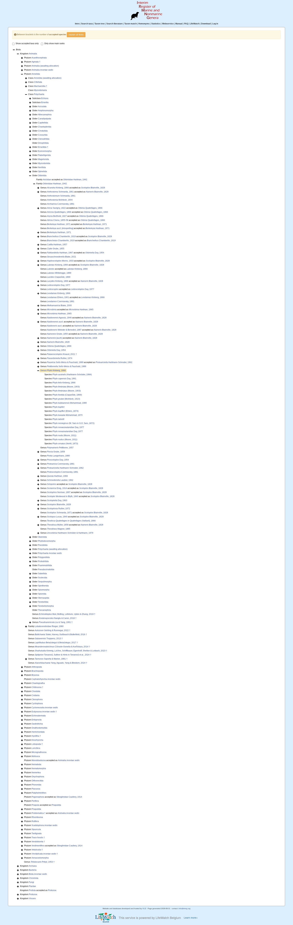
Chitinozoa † (37, 687)
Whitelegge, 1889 (59, 273)
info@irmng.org (184, 908)
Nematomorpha (39, 768)
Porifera (35, 801)
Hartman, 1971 (59, 224)
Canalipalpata (44, 118)
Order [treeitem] (39, 106)
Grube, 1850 (57, 334)
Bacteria (32, 870)
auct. (55, 322)
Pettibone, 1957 (60, 447)
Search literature (114, 24)
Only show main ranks (54, 43)
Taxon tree (99, 24)
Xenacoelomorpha (40, 858)
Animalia (33, 53)
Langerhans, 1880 (58, 456)
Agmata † (36, 62)
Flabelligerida (44, 155)
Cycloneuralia (45, 707)
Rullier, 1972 (58, 508)
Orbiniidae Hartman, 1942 (75, 179)
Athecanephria (45, 114)
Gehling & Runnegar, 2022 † (52, 630)
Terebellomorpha (46, 606)
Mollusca (36, 756)
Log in (215, 24)
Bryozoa (35, 675)
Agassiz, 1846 (59, 317)
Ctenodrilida (43, 139)
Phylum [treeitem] (35, 58)
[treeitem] (53, 370)
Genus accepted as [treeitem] (72, 187)
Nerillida (42, 167)
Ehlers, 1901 (58, 297)
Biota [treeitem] (18, 49)
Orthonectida (37, 780)
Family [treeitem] (51, 183)
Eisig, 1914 (57, 488)
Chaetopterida (44, 127)
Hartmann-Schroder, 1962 (114, 362)
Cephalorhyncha (46, 679)
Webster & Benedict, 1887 (64, 330)
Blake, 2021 (61, 257)
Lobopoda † (37, 744)
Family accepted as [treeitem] (61, 179)
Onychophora (38, 776)
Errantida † (43, 147)
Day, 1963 (57, 500)
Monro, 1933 (60, 261)
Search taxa (87, 24)
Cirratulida (43, 131)
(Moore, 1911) (64, 435)
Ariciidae (47, 179)
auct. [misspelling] (60, 228)
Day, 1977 (58, 285)
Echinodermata (39, 715)
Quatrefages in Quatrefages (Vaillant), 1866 (71, 521)
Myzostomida (44, 163)
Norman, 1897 (59, 492)
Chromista (33, 878)
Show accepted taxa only (27, 43)
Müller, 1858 (58, 525)
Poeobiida (42, 545)
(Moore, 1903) (66, 387)
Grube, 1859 (56, 451)
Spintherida (43, 586)
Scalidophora (44, 825)
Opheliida (42, 171)
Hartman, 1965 (81, 309)
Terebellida (43, 602)
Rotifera (35, 821)
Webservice (168, 24)
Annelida (36, 74)
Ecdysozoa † (44, 711)
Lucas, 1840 (57, 516)
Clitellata (38, 82)
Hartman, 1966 (57, 476)
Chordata (36, 691)
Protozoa (52, 890)
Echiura (44, 98)
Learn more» (191, 917)
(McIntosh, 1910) (66, 399)
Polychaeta (39, 94)
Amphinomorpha (45, 110)
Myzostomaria (40, 90)
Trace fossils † (38, 837)
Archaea (33, 866)
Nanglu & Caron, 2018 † (57, 618)
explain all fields (76, 35)
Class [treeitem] (44, 78)
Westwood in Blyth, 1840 (62, 496)
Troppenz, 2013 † (49, 638)
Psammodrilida (45, 565)
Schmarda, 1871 (59, 512)
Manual (178, 24)
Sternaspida (43, 598)
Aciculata (42, 106)
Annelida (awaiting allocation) (47, 78)
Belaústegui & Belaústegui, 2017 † (56, 642)
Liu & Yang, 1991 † (56, 622)
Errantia (44, 102)
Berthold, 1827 (57, 216)
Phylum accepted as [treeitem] (52, 760)
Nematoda (36, 764)
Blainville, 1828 (93, 187)
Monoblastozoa (39, 760)
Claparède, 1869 (58, 277)
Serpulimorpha (45, 581)
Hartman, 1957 (57, 244)
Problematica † (38, 813)
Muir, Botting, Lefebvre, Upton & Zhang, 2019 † (67, 614)
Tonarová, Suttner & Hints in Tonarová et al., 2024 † (63, 655)
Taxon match (130, 24)
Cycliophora (37, 703)
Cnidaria (36, 695)
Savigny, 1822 (56, 208)
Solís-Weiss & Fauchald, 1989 (65, 362)
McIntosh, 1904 (60, 200)
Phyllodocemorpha (46, 541)
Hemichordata (38, 732)
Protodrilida (43, 561)
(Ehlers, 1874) (65, 411)
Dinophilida (43, 143)
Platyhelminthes (39, 793)
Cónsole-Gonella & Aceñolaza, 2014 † (62, 646)
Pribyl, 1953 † (43, 862)
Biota (38, 874)
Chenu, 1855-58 (57, 220)
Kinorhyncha (37, 740)
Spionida (42, 594)
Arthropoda (37, 667)
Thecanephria (44, 610)
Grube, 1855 (55, 248)
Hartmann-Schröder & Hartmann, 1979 (70, 533)
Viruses (32, 898)
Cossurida (42, 135)
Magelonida (43, 159)
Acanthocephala (39, 58)
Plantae (32, 886)
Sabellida (42, 573)
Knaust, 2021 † (62, 354)
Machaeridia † (40, 86)
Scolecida (42, 577)
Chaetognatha (38, 683)
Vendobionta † (38, 841)
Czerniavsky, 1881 (60, 204)
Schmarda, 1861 (60, 192)
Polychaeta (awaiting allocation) (52, 549)
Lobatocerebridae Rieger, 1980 (49, 626)
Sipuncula (36, 829)
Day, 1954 (94, 252)
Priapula (35, 805)
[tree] (146, 474)
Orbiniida (42, 175)
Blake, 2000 (59, 305)
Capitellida (43, 123)
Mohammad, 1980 (69, 403)
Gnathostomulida (39, 728)
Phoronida (36, 785)
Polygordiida (44, 557)
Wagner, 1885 (58, 529)
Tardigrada (37, 833)
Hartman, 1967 (60, 252)
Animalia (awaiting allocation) (45, 66)
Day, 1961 (64, 378)
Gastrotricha (37, 724)
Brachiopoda (37, 671)
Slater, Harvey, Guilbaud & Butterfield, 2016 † (61, 634)
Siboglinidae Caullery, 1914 (69, 797)
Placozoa (36, 789)
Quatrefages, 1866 (90, 208)
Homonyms (144, 24)
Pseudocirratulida (46, 569)
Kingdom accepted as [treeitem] (38, 890)
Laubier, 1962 (60, 480)
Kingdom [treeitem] (28, 53)
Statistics (155, 24)
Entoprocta (37, 720)
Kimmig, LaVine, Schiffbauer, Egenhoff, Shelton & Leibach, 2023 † (71, 650)
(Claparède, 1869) (67, 395)
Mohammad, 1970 (67, 415)
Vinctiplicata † (45, 854)
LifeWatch (194, 24)
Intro (77, 24)
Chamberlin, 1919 (61, 236)
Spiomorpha (43, 590)
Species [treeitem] (68, 374)
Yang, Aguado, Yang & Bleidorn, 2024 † (61, 663)
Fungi (31, 882)
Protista (32, 890)
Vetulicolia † (37, 850)
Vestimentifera (38, 845)
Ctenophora (37, 699)
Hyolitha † (36, 736)
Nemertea (36, 772)
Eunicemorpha (45, 151)
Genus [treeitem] (57, 196)
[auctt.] (54, 338)
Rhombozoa (37, 817)
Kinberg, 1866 (58, 187)
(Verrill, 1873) (65, 443)
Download (206, 24)
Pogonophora (38, 797)
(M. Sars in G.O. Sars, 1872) (73, 423)
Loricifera (36, 748)
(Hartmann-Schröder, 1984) (72, 374)
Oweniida (42, 537)
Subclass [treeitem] (40, 98)
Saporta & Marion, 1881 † (51, 659)
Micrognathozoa (39, 752)
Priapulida (56, 805)
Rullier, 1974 (59, 358)
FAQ (186, 24)
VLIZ (144, 908)
